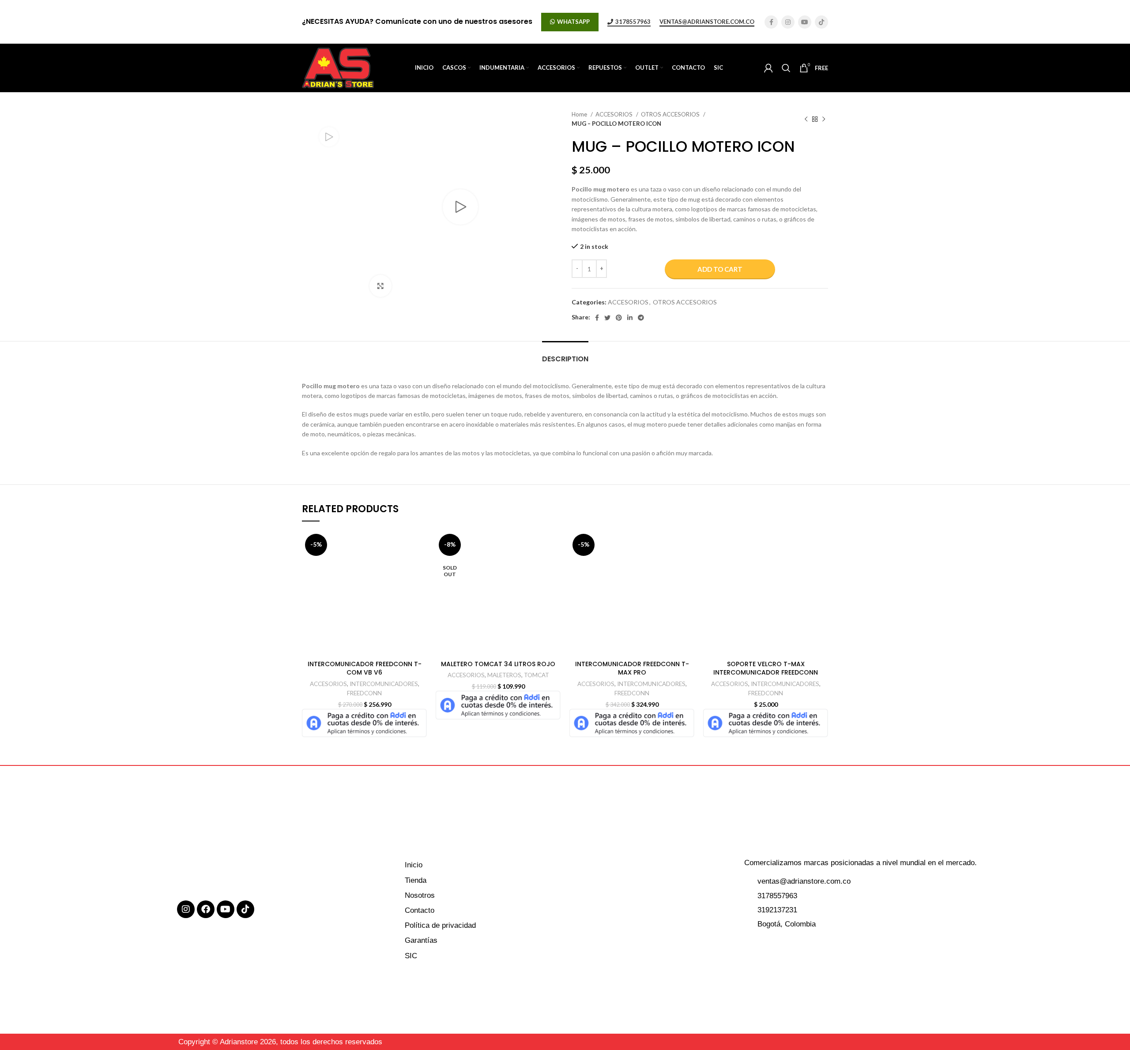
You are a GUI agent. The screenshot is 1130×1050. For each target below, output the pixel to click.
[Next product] (823, 119)
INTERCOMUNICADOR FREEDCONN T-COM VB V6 (365, 668)
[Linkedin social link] (630, 317)
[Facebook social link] (771, 22)
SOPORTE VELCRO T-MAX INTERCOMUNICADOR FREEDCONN (765, 668)
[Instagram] (186, 909)
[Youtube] (225, 909)
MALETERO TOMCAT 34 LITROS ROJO (498, 664)
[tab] (565, 354)
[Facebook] (206, 909)
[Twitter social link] (607, 317)
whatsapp (573, 21)
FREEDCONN (364, 693)
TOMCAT (536, 675)
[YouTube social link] (804, 22)
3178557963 (633, 22)
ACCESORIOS (614, 114)
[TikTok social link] (821, 22)
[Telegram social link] (641, 317)
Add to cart (719, 269)
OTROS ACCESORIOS (671, 114)
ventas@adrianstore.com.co (706, 22)
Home (580, 114)
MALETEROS (504, 675)
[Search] (786, 68)
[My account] (768, 68)
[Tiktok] (245, 909)
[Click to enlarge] (380, 286)
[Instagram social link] (788, 22)
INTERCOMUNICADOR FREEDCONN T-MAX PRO (632, 668)
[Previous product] (806, 119)
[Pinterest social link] (619, 317)
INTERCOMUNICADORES (384, 683)
